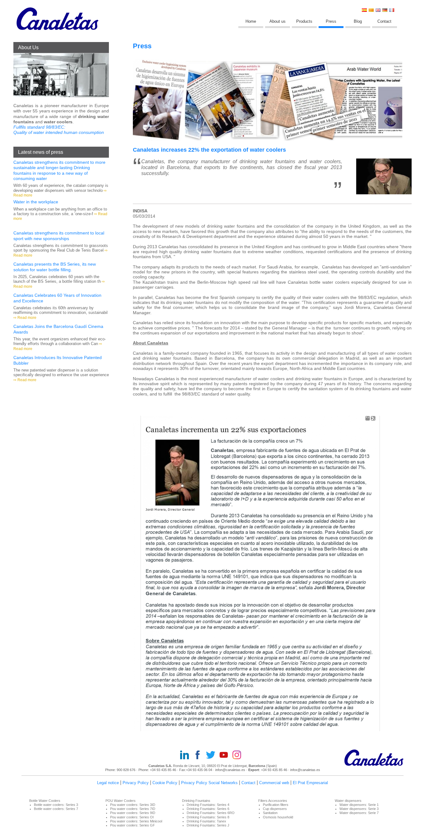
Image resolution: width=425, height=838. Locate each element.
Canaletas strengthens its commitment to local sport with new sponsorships (58, 235)
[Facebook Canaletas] (199, 755)
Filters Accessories (272, 800)
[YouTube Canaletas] (225, 755)
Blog (358, 21)
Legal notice (108, 782)
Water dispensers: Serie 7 (359, 813)
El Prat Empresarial (310, 782)
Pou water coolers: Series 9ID (132, 813)
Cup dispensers (275, 809)
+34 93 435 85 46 (163, 770)
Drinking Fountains (196, 800)
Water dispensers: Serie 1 (359, 805)
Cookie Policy (164, 782)
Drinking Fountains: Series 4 (208, 805)
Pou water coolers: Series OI (132, 817)
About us (277, 21)
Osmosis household (278, 817)
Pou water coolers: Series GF (132, 825)
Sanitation (270, 813)
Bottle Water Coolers (44, 800)
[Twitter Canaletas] (212, 755)
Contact (384, 21)
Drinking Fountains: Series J (208, 825)
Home (250, 21)
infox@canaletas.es (305, 770)
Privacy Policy (136, 782)
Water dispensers (348, 800)
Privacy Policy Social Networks (209, 782)
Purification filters (275, 805)
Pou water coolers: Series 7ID (132, 809)
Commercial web (274, 782)
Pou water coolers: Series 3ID (132, 805)
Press (331, 21)
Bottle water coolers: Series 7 (56, 809)
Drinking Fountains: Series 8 (208, 817)
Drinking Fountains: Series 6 (208, 809)
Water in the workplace (35, 201)
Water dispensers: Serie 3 (359, 809)
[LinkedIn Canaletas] (186, 755)
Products (304, 21)
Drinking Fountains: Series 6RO (211, 813)
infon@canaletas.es (230, 770)
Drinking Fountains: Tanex (206, 821)
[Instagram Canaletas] (238, 755)
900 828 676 (126, 770)
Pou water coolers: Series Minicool (136, 821)
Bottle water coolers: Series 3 (56, 805)
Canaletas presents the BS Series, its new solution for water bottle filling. (54, 267)
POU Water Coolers (120, 800)
